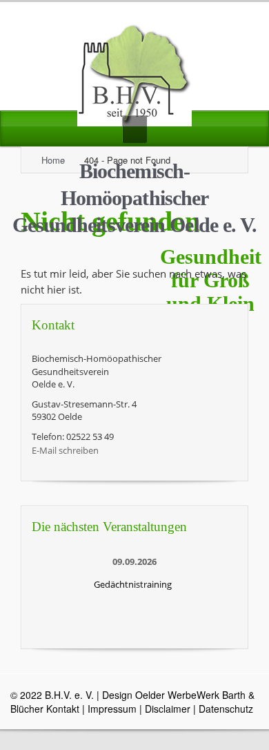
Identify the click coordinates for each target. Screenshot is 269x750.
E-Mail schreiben (65, 450)
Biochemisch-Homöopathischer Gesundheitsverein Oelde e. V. (134, 198)
